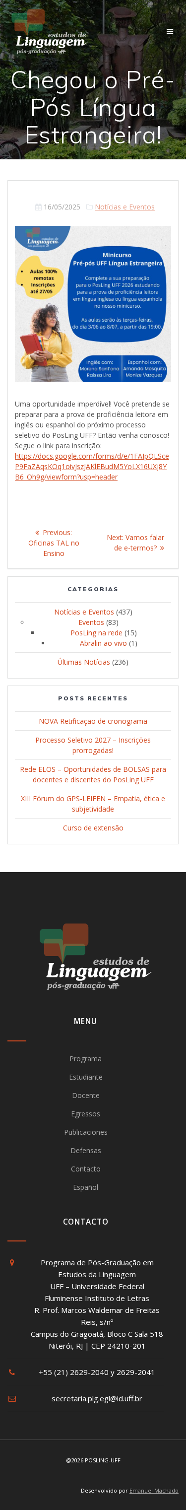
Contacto (86, 1168)
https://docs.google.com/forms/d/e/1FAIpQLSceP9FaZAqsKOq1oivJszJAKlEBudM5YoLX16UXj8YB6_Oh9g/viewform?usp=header (92, 466)
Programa (85, 1058)
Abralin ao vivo (103, 643)
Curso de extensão (93, 827)
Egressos (85, 1113)
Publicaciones (86, 1132)
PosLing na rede (96, 632)
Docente (86, 1095)
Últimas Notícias (84, 662)
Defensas (85, 1150)
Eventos (91, 622)
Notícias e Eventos (125, 206)
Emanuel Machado (154, 1490)
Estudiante (86, 1077)
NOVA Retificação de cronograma (93, 721)
